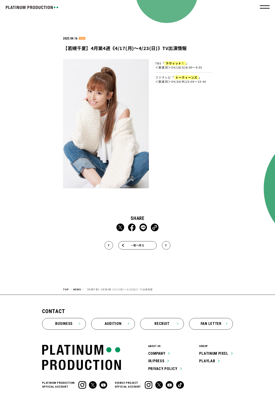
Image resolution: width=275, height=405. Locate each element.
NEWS (77, 289)
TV (82, 38)
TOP (66, 289)
